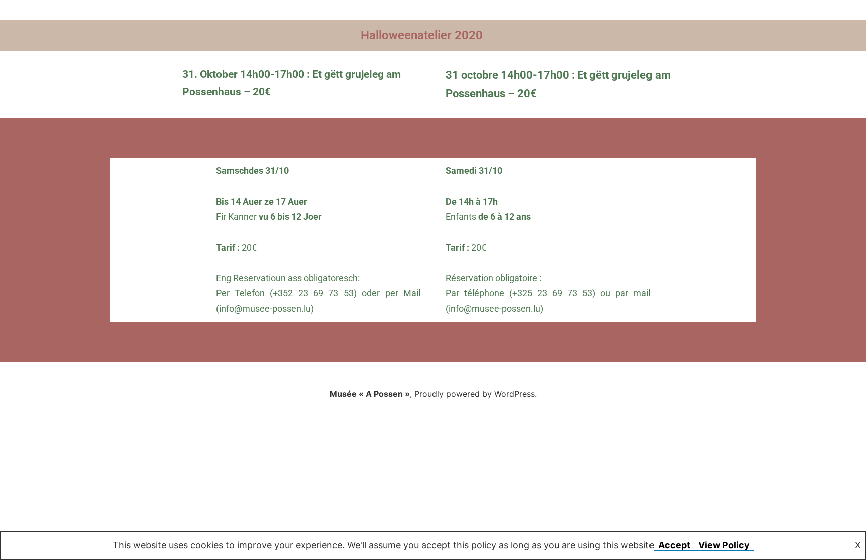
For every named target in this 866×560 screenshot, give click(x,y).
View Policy (724, 545)
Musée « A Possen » (370, 394)
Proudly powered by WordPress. (475, 394)
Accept (674, 545)
